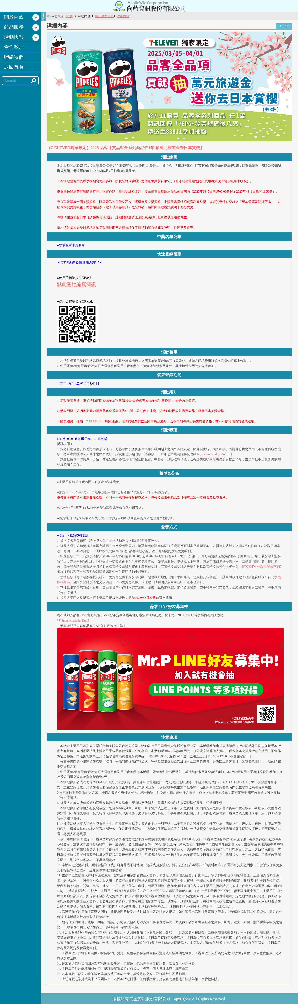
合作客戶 (14, 47)
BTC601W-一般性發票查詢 (261, 566)
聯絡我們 (14, 57)
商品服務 (14, 27)
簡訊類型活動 (104, 16)
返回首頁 (14, 67)
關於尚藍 (14, 17)
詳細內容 (123, 16)
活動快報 (14, 37)
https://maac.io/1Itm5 (75, 620)
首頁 (69, 16)
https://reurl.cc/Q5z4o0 (211, 454)
